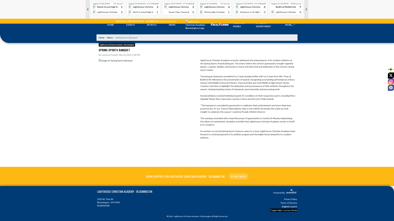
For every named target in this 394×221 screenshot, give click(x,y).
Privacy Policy (290, 199)
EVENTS (130, 24)
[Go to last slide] (88, 9)
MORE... (289, 24)
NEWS (172, 24)
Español (293, 206)
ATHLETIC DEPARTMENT (263, 25)
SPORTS (151, 24)
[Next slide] (306, 9)
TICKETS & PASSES (238, 25)
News (110, 37)
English (285, 206)
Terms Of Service (288, 203)
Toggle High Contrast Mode (283, 210)
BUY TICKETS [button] (240, 176)
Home (101, 37)
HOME (110, 24)
